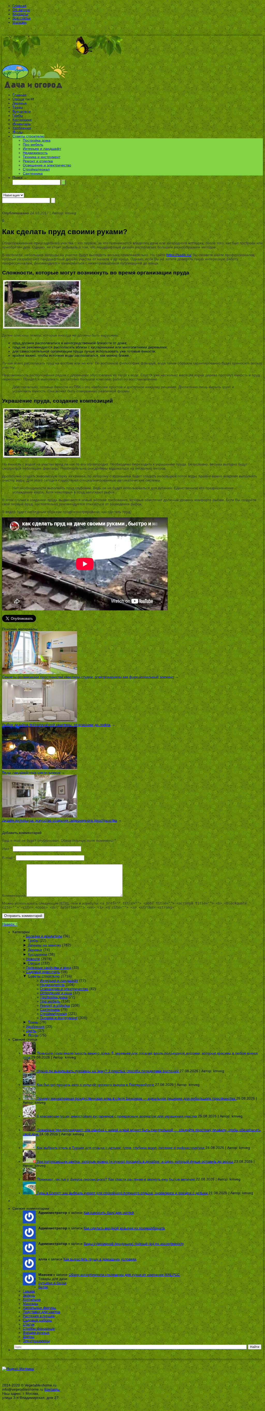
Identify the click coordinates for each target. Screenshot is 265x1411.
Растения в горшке (39, 1316)
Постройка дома (36, 140)
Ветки (43, 1287)
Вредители (21, 111)
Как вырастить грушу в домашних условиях (99, 1259)
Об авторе (21, 10)
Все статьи (21, 18)
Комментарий (13, 895)
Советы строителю (28, 136)
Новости (33, 959)
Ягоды (17, 132)
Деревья (19, 103)
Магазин (19, 22)
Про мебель (33, 144)
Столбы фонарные (39, 1328)
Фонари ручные (36, 1332)
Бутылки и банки (52, 1283)
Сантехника (33, 173)
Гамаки (29, 1291)
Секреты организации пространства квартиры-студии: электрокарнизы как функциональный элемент (88, 677)
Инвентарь (21, 124)
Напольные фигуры (39, 1308)
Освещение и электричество (47, 165)
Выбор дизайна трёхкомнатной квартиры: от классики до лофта (56, 725)
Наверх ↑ (9, 924)
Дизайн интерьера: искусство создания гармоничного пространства (59, 820)
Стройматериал (36, 169)
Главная (19, 6)
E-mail (8, 858)
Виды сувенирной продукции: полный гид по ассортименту (134, 1243)
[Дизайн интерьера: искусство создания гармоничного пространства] (39, 816)
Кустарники (22, 120)
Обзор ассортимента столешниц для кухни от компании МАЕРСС (124, 1274)
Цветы (31, 1031)
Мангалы (30, 1303)
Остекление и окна (56, 993)
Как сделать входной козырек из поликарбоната (124, 1228)
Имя (7, 849)
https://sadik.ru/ (179, 255)
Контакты (20, 14)
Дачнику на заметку (44, 945)
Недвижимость (35, 153)
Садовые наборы (37, 1320)
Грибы (17, 115)
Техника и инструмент (41, 157)
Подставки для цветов (41, 1312)
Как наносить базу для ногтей (109, 1212)
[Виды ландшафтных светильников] (39, 768)
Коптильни (32, 1299)
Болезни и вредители (44, 936)
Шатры (28, 1337)
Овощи (18, 99)
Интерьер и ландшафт (42, 149)
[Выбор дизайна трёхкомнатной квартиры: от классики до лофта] (39, 720)
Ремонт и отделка (38, 161)
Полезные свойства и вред (48, 967)
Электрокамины (36, 1341)
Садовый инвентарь (43, 972)
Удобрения (21, 128)
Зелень (29, 1295)
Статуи (28, 1324)
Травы (17, 107)
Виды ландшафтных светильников (31, 772)
